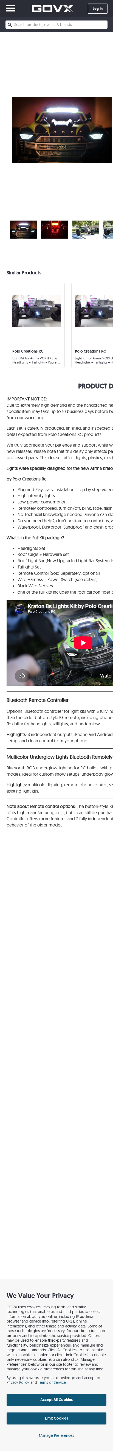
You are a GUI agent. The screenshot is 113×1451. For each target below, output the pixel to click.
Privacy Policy (18, 1382)
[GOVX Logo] (52, 8)
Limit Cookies (56, 1418)
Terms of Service (52, 1382)
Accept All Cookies (56, 1399)
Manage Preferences (56, 1435)
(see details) (86, 579)
